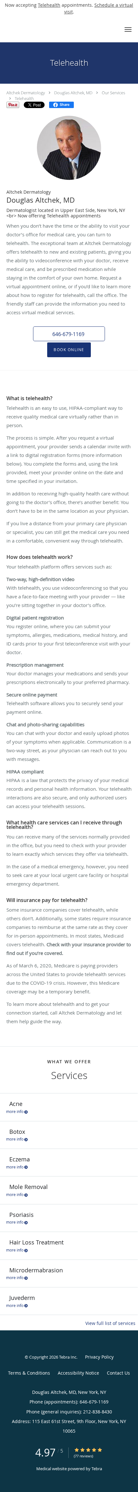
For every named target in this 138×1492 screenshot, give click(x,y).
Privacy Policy (99, 1357)
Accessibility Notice (78, 1373)
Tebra (96, 1468)
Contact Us (118, 1373)
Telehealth (49, 5)
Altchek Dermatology (25, 93)
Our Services (113, 93)
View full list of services (110, 1323)
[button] (128, 29)
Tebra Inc (67, 1357)
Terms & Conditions (29, 1373)
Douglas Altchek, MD (73, 93)
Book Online (69, 349)
